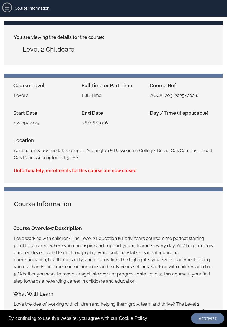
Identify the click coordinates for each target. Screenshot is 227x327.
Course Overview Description (47, 228)
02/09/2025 (26, 123)
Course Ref (163, 85)
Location (23, 140)
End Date (92, 113)
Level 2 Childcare (48, 49)
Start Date (25, 113)
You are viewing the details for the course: (59, 37)
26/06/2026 (95, 123)
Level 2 (21, 95)
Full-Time (91, 95)
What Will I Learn (33, 294)
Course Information (42, 204)
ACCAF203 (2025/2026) (174, 95)
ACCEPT (207, 318)
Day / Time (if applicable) (179, 113)
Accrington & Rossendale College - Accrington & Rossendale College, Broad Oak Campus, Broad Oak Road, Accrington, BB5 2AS (113, 154)
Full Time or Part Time (107, 85)
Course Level (29, 85)
